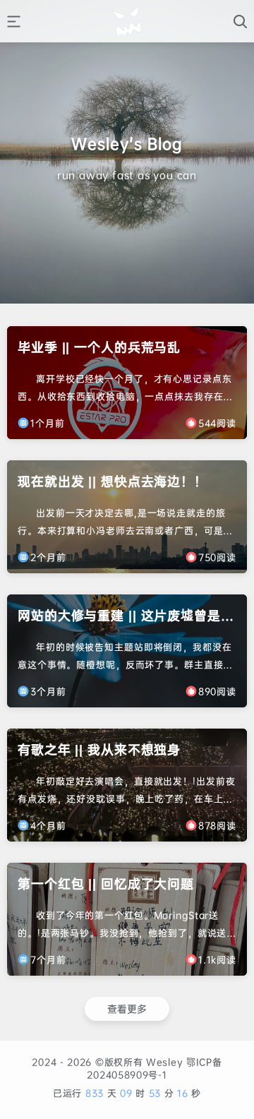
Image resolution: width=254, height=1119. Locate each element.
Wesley (163, 1061)
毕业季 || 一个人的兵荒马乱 (99, 347)
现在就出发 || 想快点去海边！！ (112, 481)
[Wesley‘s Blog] (127, 21)
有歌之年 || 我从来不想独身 (99, 749)
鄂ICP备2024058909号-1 (154, 1068)
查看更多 (127, 1008)
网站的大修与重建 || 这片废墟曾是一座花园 (126, 616)
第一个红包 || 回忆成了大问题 (106, 883)
